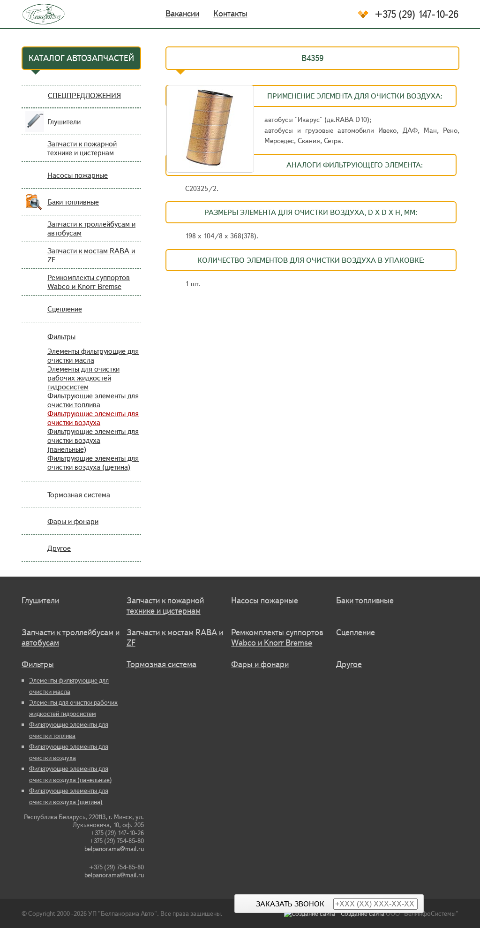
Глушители (64, 121)
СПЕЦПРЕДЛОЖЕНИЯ (84, 95)
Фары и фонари (72, 521)
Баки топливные (73, 202)
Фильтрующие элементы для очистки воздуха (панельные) (93, 440)
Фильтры (61, 336)
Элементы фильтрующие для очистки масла (93, 356)
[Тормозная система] (34, 500)
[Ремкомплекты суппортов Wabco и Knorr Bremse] (34, 287)
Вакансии (182, 13)
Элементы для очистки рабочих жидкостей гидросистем (83, 378)
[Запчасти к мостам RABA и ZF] (34, 261)
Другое (59, 548)
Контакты (230, 13)
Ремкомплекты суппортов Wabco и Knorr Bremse (88, 282)
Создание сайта (362, 914)
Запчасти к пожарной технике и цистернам (82, 148)
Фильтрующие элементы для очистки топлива (93, 400)
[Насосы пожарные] (34, 180)
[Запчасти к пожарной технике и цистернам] (34, 154)
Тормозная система (78, 494)
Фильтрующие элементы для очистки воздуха (93, 418)
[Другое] (34, 553)
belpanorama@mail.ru (114, 849)
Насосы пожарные (77, 175)
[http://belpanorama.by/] (37, 14)
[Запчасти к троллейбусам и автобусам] (34, 234)
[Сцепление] (34, 314)
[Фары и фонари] (34, 527)
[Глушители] (34, 127)
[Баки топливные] (34, 207)
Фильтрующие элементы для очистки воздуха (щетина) (93, 463)
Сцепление (64, 308)
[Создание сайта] (312, 914)
